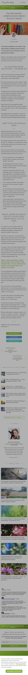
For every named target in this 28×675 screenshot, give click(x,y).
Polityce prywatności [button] (21, 664)
